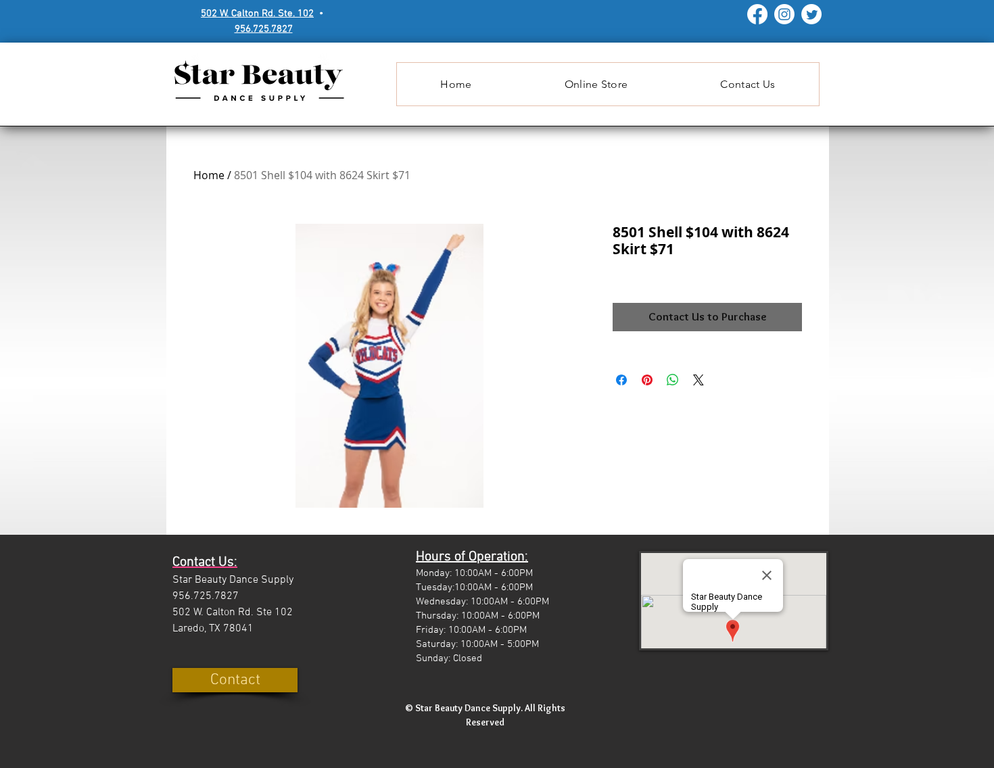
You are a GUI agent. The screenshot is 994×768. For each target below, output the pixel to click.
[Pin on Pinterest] (647, 380)
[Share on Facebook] (621, 380)
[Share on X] (698, 380)
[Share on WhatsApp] (673, 380)
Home (208, 175)
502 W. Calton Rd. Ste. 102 (257, 13)
